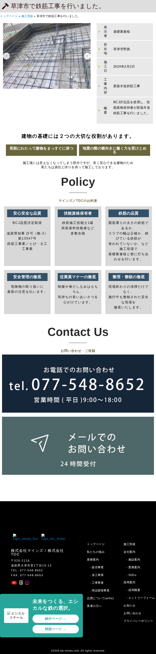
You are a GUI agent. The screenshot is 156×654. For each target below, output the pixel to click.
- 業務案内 (133, 567)
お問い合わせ (132, 613)
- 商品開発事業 (99, 590)
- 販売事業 (97, 567)
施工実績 (27, 16)
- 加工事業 (97, 575)
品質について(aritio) (100, 598)
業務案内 (93, 559)
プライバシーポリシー (138, 621)
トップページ (9, 16)
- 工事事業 (97, 582)
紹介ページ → (55, 618)
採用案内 (129, 582)
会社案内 (129, 551)
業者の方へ (94, 605)
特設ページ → (55, 629)
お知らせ (129, 605)
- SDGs (131, 575)
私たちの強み (96, 551)
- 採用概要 (133, 590)
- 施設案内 (133, 559)
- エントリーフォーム (140, 597)
